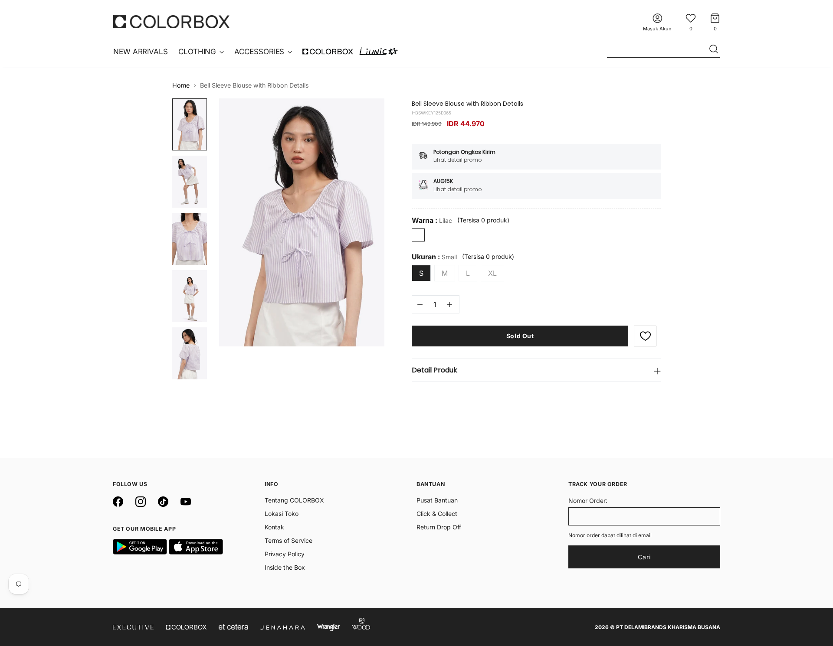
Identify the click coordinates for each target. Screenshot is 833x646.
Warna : (432, 220)
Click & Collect (436, 513)
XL (492, 273)
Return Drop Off (438, 527)
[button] (645, 336)
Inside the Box (285, 567)
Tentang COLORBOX (294, 500)
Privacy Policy (285, 554)
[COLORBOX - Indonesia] (171, 21)
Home (181, 85)
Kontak (274, 527)
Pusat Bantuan (437, 500)
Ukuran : (434, 257)
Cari (644, 557)
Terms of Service (288, 540)
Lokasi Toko (281, 513)
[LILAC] (418, 234)
